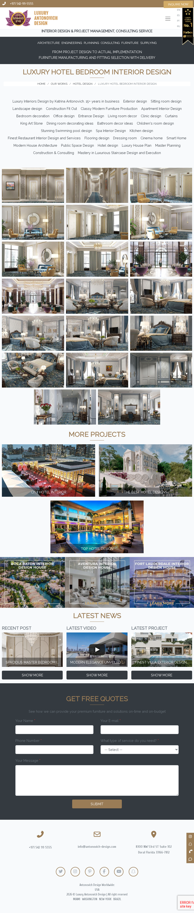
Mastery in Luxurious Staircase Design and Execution (119, 153)
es (178, 15)
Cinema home (152, 138)
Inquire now (178, 4)
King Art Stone (31, 123)
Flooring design (96, 138)
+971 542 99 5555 (40, 847)
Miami (76, 899)
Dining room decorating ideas (70, 123)
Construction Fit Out (61, 109)
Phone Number (28, 741)
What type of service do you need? (130, 741)
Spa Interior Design (111, 131)
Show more (32, 675)
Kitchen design (141, 131)
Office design (64, 116)
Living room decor (122, 116)
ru (178, 26)
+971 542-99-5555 (21, 4)
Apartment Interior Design (161, 109)
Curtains (171, 116)
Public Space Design (77, 145)
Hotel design (108, 145)
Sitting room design (166, 101)
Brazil (117, 899)
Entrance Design (91, 116)
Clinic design (151, 116)
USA (97, 889)
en (178, 10)
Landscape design (27, 109)
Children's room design (155, 123)
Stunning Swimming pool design (66, 131)
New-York (105, 899)
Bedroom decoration (32, 116)
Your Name (25, 721)
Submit (97, 804)
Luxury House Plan (136, 145)
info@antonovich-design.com (97, 847)
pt (178, 20)
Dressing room (125, 138)
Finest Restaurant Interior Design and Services (44, 138)
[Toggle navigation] (168, 19)
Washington (89, 899)
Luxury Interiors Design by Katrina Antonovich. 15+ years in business (66, 101)
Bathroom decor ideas (115, 123)
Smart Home (176, 138)
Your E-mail (111, 721)
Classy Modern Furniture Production (109, 109)
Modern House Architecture (35, 145)
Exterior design (135, 101)
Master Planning (168, 145)
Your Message (27, 760)
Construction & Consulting (53, 153)
